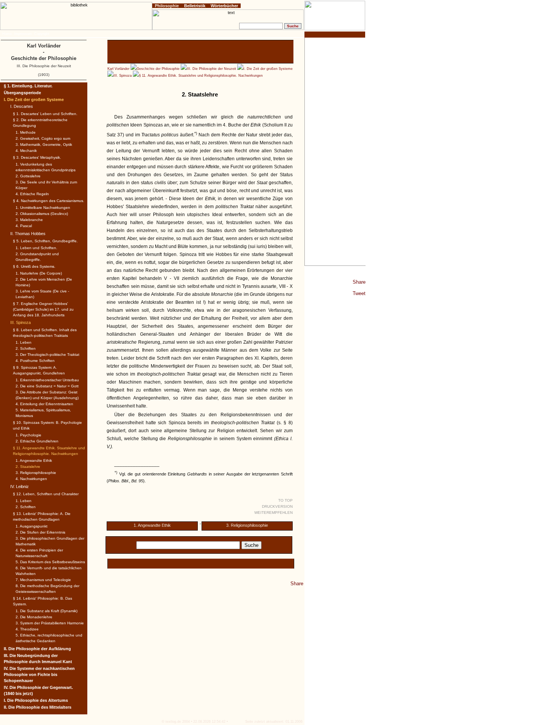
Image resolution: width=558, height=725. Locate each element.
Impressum (23, 34)
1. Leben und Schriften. (36, 248)
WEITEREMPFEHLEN (273, 512)
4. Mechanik (26, 150)
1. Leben (24, 342)
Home (7, 34)
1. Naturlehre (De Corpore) (39, 273)
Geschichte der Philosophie (158, 69)
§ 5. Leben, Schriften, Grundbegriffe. (45, 241)
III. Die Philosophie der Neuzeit (211, 69)
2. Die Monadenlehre (34, 617)
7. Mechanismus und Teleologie (43, 580)
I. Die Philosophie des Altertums (36, 700)
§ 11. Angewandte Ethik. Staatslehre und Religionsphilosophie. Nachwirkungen (201, 75)
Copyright (41, 34)
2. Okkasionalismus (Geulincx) (42, 214)
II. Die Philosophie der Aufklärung (37, 648)
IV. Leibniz (19, 486)
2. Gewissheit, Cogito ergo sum (43, 138)
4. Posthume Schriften (35, 361)
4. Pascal (24, 226)
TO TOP (285, 500)
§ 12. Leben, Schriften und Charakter (46, 494)
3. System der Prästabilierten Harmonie (50, 623)
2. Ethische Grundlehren (37, 441)
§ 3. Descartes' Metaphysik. (37, 157)
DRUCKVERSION (277, 506)
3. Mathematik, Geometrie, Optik (44, 144)
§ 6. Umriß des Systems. (34, 266)
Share (359, 282)
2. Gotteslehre (28, 176)
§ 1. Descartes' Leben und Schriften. (45, 114)
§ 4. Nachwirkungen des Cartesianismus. (48, 201)
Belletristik (194, 5)
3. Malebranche (29, 220)
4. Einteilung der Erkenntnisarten (44, 404)
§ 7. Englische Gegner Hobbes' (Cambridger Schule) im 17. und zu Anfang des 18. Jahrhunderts (43, 309)
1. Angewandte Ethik (152, 525)
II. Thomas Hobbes (28, 233)
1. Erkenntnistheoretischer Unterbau (47, 380)
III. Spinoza (122, 75)
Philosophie (167, 5)
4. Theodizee (27, 629)
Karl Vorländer (118, 69)
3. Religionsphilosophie (247, 525)
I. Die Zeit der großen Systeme (268, 69)
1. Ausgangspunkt (31, 526)
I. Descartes (21, 106)
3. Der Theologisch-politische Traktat (47, 354)
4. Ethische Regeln (32, 194)
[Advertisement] (335, 151)
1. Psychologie (28, 435)
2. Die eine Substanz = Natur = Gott (47, 386)
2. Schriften (26, 348)
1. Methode (26, 132)
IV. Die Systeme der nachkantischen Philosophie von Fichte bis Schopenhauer (39, 674)
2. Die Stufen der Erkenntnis (40, 532)
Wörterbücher (224, 5)
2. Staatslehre (28, 466)
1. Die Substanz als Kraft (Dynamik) (46, 611)
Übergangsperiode (22, 92)
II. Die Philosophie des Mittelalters (37, 707)
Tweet (359, 293)
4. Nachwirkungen (31, 479)
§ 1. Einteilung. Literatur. (28, 86)
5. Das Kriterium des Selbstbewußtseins (50, 562)
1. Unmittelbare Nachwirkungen (43, 207)
